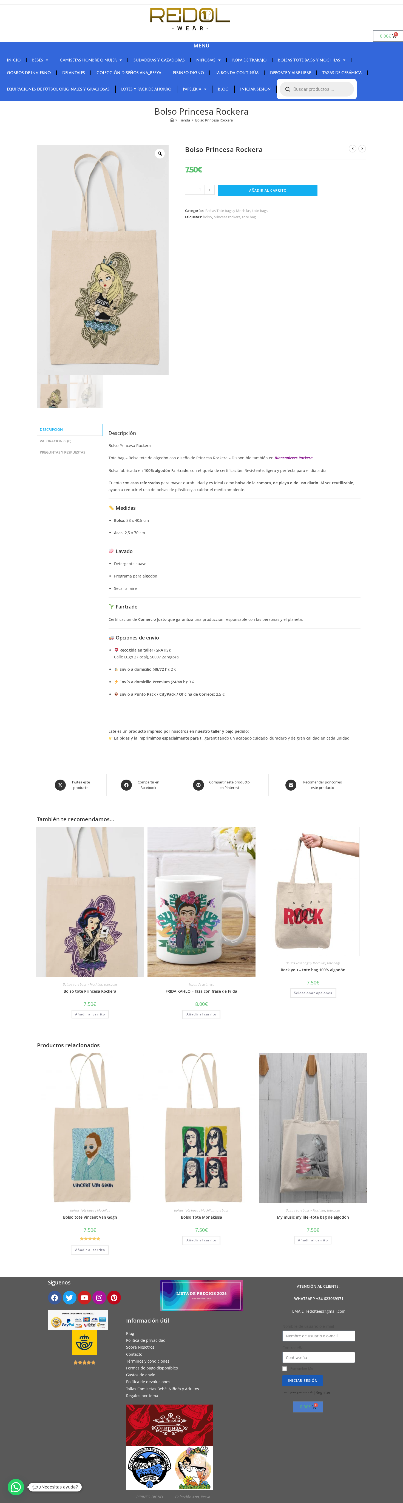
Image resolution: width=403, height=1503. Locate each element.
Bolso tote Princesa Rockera (90, 991)
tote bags (260, 210)
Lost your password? (297, 1392)
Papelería (192, 89)
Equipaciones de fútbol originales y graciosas (58, 89)
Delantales (73, 72)
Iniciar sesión (255, 89)
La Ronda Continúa (237, 72)
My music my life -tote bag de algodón (313, 1217)
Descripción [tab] (51, 429)
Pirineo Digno (188, 72)
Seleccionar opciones (313, 992)
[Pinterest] (114, 1297)
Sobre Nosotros (140, 1347)
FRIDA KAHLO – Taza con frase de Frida (201, 991)
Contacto (134, 1354)
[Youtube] (84, 1297)
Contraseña (292, 1347)
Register (323, 1392)
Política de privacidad (146, 1340)
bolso (207, 216)
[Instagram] (99, 1297)
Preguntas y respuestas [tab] (62, 452)
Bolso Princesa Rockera (214, 120)
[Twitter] (69, 1297)
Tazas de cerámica (342, 72)
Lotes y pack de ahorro (146, 89)
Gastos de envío (140, 1374)
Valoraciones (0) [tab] (55, 441)
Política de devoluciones (148, 1382)
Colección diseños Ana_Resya (129, 72)
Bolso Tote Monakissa (201, 1217)
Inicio (14, 60)
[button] (16, 1487)
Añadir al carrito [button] (90, 1014)
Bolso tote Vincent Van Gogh (90, 1217)
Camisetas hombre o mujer (88, 60)
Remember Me (301, 1368)
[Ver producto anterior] (352, 148)
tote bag (249, 216)
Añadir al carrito (267, 190)
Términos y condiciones (147, 1361)
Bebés (37, 60)
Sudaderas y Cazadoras (159, 60)
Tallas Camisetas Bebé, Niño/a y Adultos (162, 1388)
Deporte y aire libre (290, 72)
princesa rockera (227, 216)
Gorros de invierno (29, 72)
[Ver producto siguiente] (362, 148)
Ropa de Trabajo (249, 60)
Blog (223, 89)
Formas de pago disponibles (152, 1368)
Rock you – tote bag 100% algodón (313, 969)
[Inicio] (172, 120)
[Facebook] (55, 1297)
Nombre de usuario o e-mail (308, 1326)
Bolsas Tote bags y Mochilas (309, 60)
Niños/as (205, 60)
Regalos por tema (142, 1395)
